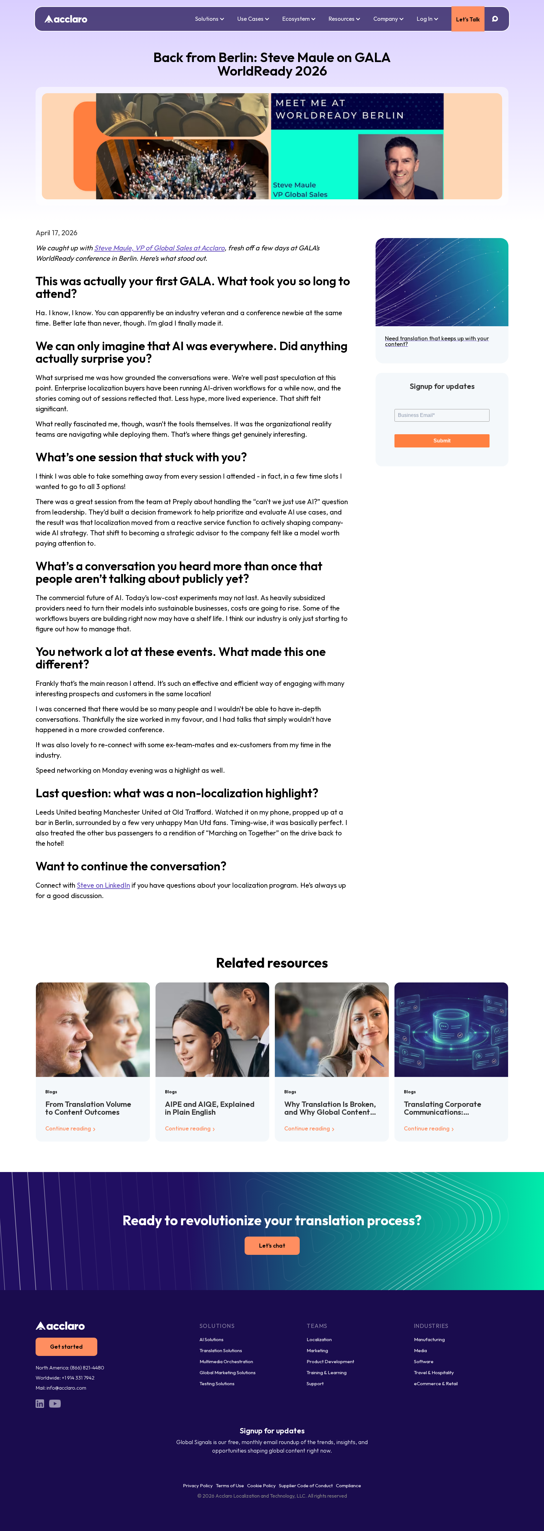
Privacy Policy (198, 1485)
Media (420, 1350)
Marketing (317, 1350)
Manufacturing (429, 1339)
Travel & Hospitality (434, 1372)
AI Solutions (212, 1339)
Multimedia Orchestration (226, 1361)
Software (424, 1361)
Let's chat (272, 1245)
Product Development (330, 1361)
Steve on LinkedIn (103, 885)
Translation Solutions (221, 1350)
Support (315, 1383)
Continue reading (68, 1128)
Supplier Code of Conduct (306, 1485)
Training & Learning (327, 1372)
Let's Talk (468, 19)
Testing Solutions (217, 1383)
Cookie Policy (261, 1485)
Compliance (348, 1485)
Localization (319, 1339)
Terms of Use (230, 1485)
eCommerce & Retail (436, 1383)
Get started (66, 1346)
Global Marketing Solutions (228, 1372)
